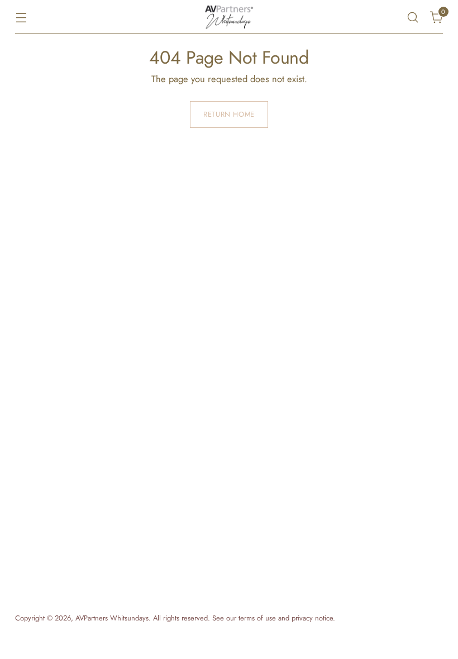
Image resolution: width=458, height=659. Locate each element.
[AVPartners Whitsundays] (229, 17)
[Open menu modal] (20, 17)
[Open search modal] (413, 17)
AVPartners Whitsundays (112, 618)
